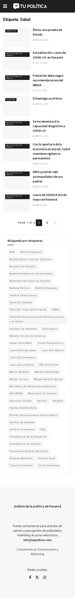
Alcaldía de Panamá (22, 266)
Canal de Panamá (21, 302)
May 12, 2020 (41, 187)
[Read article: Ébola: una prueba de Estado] (17, 37)
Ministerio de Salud (14, 54)
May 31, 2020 (41, 104)
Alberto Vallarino (31, 252)
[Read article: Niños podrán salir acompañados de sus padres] (17, 179)
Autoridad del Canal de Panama (30, 281)
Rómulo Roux (46, 458)
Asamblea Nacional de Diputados (31, 273)
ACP (12, 252)
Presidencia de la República (28, 436)
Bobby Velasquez (46, 288)
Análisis (11, 31)
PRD (42, 429)
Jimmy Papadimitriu (50, 343)
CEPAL (56, 309)
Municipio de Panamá (42, 393)
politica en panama (22, 429)
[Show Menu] (5, 6)
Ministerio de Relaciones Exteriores (33, 386)
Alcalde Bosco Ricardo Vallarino (30, 259)
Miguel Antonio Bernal (48, 379)
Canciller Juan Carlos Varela (28, 309)
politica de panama (22, 422)
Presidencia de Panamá (25, 444)
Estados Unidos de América (27, 336)
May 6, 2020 (41, 205)
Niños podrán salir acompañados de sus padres (47, 176)
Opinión (10, 99)
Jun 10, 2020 (41, 63)
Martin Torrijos (19, 379)
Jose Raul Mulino (52, 350)
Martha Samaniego (47, 372)
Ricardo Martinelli (21, 458)
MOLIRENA (16, 393)
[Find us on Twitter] (37, 577)
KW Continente (48, 365)
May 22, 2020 (41, 136)
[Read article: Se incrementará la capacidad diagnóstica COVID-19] (17, 129)
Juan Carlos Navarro (23, 357)
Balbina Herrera (20, 288)
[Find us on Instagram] (44, 577)
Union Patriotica (48, 465)
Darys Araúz (50, 329)
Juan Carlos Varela (22, 365)
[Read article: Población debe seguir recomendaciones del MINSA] (17, 83)
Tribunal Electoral (21, 465)
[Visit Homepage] (30, 6)
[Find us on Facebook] (30, 577)
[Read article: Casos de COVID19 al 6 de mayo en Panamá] (17, 202)
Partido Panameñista (23, 408)
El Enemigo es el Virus (47, 98)
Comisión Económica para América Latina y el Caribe (37, 319)
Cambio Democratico (23, 295)
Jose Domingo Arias (23, 350)
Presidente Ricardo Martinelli (29, 451)
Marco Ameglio (19, 372)
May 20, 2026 (41, 40)
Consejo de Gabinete (23, 329)
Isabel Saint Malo (21, 343)
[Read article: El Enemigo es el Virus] (17, 106)
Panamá (58, 401)
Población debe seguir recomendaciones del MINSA (48, 80)
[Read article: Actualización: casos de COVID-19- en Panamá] (17, 60)
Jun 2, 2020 (41, 90)
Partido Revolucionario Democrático (33, 415)
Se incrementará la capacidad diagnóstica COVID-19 (49, 126)
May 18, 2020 (41, 164)
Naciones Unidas (21, 401)
